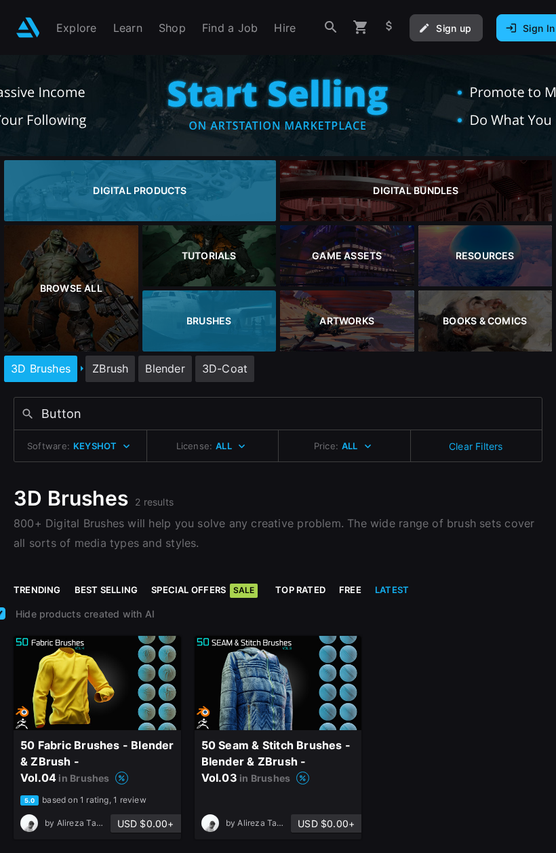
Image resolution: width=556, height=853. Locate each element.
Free (350, 589)
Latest (392, 589)
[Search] (331, 27)
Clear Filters (476, 446)
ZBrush (110, 368)
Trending (37, 589)
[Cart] (361, 27)
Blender (164, 368)
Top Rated (300, 589)
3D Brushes (41, 368)
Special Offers (202, 589)
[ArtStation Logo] (28, 27)
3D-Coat (224, 368)
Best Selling (106, 589)
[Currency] (389, 27)
